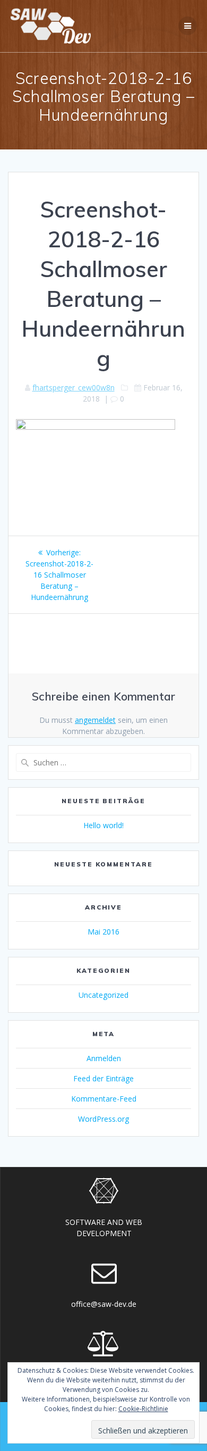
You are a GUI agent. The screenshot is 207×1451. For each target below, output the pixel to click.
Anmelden (104, 1058)
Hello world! (103, 825)
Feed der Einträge (103, 1078)
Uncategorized (103, 995)
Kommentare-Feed (103, 1099)
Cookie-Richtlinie (143, 1408)
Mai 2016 (103, 932)
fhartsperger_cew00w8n (73, 387)
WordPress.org (103, 1119)
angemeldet (95, 720)
